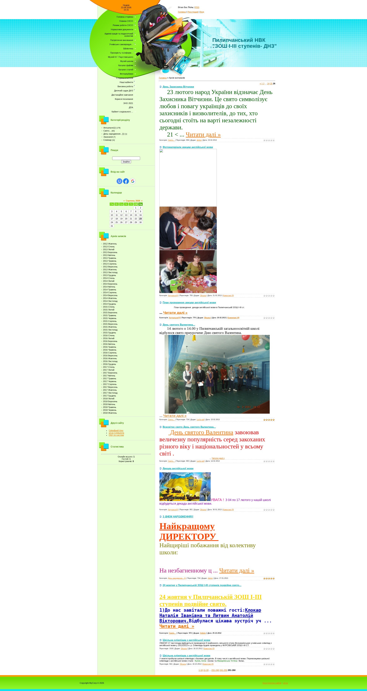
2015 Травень (109, 315)
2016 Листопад (110, 361)
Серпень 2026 (133, 201)
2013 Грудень (109, 275)
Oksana (203, 295)
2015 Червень (109, 318)
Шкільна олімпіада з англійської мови (186, 640)
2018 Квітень (109, 404)
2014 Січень (109, 278)
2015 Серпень (110, 321)
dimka (199, 140)
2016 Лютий (108, 338)
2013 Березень (110, 252)
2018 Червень (109, 410)
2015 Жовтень (110, 327)
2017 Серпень (110, 384)
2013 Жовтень (110, 269)
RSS (197, 7)
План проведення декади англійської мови (189, 302)
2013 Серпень (110, 264)
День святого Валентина (201, 432)
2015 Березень (110, 312)
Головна (182, 12)
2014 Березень (110, 284)
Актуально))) (109, 128)
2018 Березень (110, 401)
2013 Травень (109, 258)
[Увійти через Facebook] (126, 181)
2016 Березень (110, 341)
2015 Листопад (110, 330)
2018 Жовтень (110, 413)
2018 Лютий (108, 398)
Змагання (108, 137)
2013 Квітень (109, 255)
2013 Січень (109, 246)
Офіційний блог (116, 430)
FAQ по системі (116, 435)
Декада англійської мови (178, 468)
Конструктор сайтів (272, 683)
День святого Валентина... (179, 324)
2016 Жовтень (110, 358)
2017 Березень (110, 373)
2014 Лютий (108, 281)
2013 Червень (109, 261)
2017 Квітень (109, 375)
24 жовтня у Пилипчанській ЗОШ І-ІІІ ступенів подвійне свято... (202, 585)
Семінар (107, 140)
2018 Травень (109, 407)
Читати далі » (203, 134)
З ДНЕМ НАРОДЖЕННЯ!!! (178, 516)
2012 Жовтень (110, 244)
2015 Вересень (110, 324)
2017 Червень (109, 381)
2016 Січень (109, 335)
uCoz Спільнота (116, 433)
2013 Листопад (110, 272)
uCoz (285, 683)
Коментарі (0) (228, 295)
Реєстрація (193, 12)
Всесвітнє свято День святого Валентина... (189, 426)
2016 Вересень (110, 355)
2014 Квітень (109, 287)
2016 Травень (109, 347)
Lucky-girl (200, 420)
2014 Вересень (110, 295)
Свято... (107, 131)
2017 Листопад (110, 393)
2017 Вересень (110, 387)
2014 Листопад (110, 301)
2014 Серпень (110, 292)
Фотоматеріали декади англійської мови (188, 147)
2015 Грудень (109, 332)
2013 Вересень (110, 267)
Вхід (202, 12)
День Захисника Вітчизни (178, 86)
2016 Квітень (109, 344)
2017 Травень (109, 378)
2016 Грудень (109, 364)
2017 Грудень (109, 396)
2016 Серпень (110, 353)
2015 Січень (109, 307)
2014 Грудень (109, 304)
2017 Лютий (108, 370)
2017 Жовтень (110, 390)
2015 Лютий (108, 310)
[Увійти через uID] (119, 181)
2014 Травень (109, 289)
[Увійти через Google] (133, 181)
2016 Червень (109, 350)
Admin (210, 578)
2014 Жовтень (110, 298)
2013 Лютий (108, 249)
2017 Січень (109, 367)
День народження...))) (113, 134)
